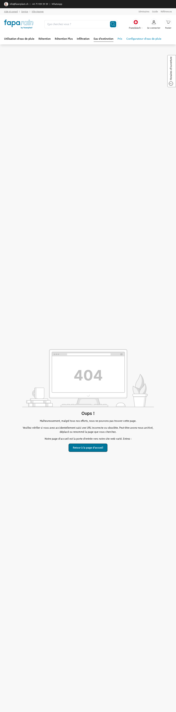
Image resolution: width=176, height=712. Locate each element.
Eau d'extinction (103, 38)
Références (166, 11)
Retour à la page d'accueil (88, 447)
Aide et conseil (11, 11)
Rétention (44, 38)
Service (24, 11)
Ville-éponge (38, 11)
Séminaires (144, 11)
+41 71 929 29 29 (40, 4)
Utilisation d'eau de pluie (19, 38)
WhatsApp (57, 4)
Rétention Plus (64, 38)
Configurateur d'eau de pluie (143, 38)
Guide (155, 11)
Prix (120, 38)
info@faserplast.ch (19, 4)
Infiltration (83, 38)
